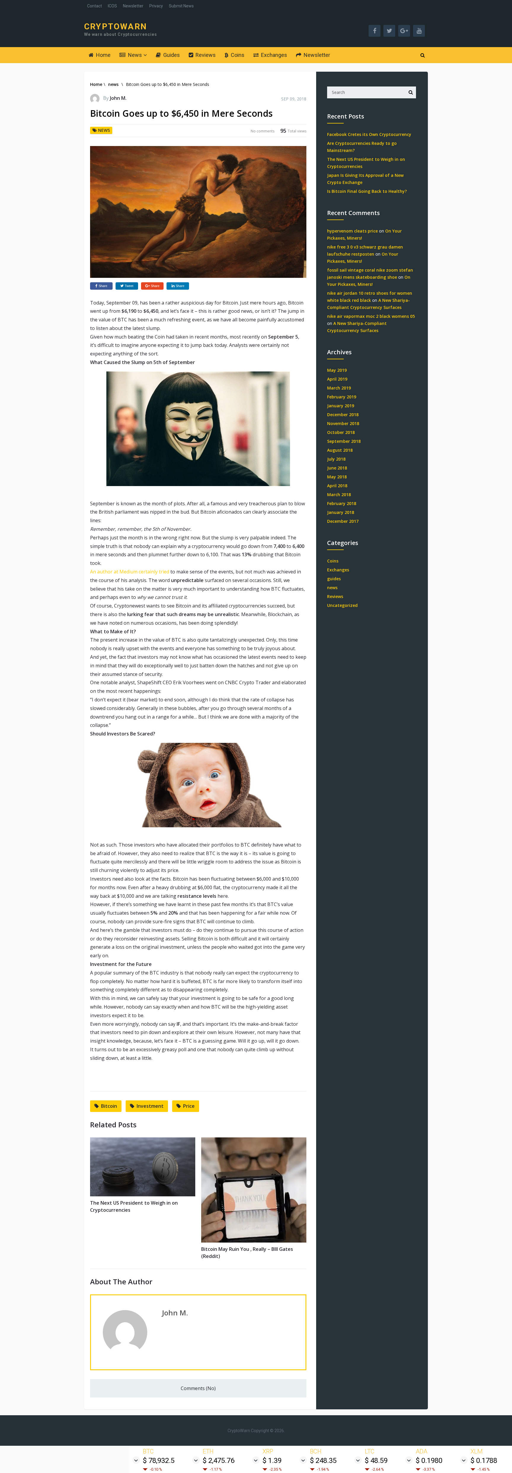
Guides (171, 55)
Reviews (205, 55)
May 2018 (337, 477)
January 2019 (340, 405)
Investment (150, 1106)
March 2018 (339, 494)
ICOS (112, 6)
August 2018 (340, 450)
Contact (94, 6)
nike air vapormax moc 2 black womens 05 (371, 316)
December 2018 (343, 414)
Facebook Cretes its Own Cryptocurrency (369, 134)
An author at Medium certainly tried (129, 571)
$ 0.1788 (484, 1460)
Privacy (156, 6)
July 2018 (336, 459)
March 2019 (339, 388)
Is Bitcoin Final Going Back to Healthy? (367, 191)
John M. (118, 98)
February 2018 (341, 503)
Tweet (129, 286)
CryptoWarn (115, 27)
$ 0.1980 (429, 1460)
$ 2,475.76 (218, 1460)
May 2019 (337, 370)
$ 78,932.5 (159, 1460)
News (134, 55)
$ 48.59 (376, 1460)
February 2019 (341, 397)
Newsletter (133, 6)
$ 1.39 (272, 1460)
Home (103, 55)
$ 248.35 (323, 1460)
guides (334, 578)
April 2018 (337, 485)
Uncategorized (342, 605)
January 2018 (340, 512)
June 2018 (337, 468)
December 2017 (343, 521)
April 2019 (337, 379)
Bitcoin (109, 1106)
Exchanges (273, 55)
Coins (237, 55)
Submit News (181, 6)
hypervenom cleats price (352, 231)
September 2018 (344, 441)
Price (189, 1106)
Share (103, 286)
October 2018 (341, 432)
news (113, 84)
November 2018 (343, 423)
